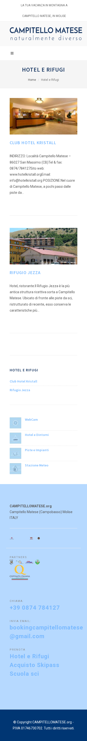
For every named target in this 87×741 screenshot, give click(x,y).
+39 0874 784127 (35, 607)
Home (32, 80)
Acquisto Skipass (34, 665)
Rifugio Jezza (25, 272)
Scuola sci (24, 673)
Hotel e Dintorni (37, 435)
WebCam (31, 419)
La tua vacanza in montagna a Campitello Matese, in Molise (44, 7)
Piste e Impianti (37, 450)
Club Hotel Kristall (33, 142)
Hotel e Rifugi (29, 656)
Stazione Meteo (36, 465)
